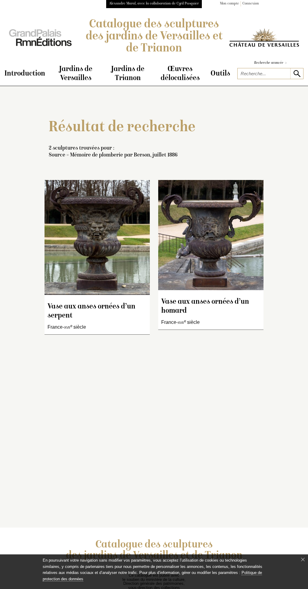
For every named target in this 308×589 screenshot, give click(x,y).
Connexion (250, 4)
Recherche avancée (270, 63)
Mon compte (229, 4)
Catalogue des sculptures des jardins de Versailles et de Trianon (154, 37)
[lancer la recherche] (296, 73)
